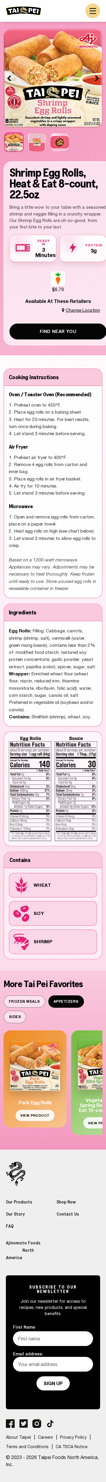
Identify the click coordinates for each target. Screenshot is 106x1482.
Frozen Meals (24, 1001)
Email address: (28, 1353)
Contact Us (68, 1214)
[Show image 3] (59, 142)
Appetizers (66, 1001)
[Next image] (96, 78)
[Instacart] (58, 278)
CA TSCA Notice (71, 1446)
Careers (45, 1437)
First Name (24, 1327)
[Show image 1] (14, 142)
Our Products (19, 1202)
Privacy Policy (73, 1437)
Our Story (15, 1214)
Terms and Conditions (27, 1446)
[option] (58, 282)
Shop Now (66, 1202)
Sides (15, 1016)
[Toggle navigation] (92, 11)
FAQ (10, 1226)
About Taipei (18, 1437)
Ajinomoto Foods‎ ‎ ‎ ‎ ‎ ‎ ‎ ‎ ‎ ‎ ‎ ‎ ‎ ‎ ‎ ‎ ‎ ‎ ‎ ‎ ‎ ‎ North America (27, 1250)
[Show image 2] (37, 142)
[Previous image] (9, 78)
